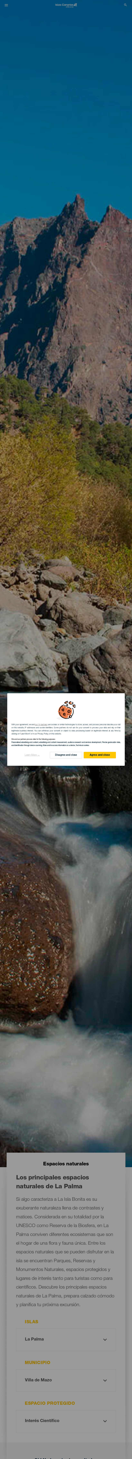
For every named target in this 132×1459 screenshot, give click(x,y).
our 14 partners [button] (41, 725)
